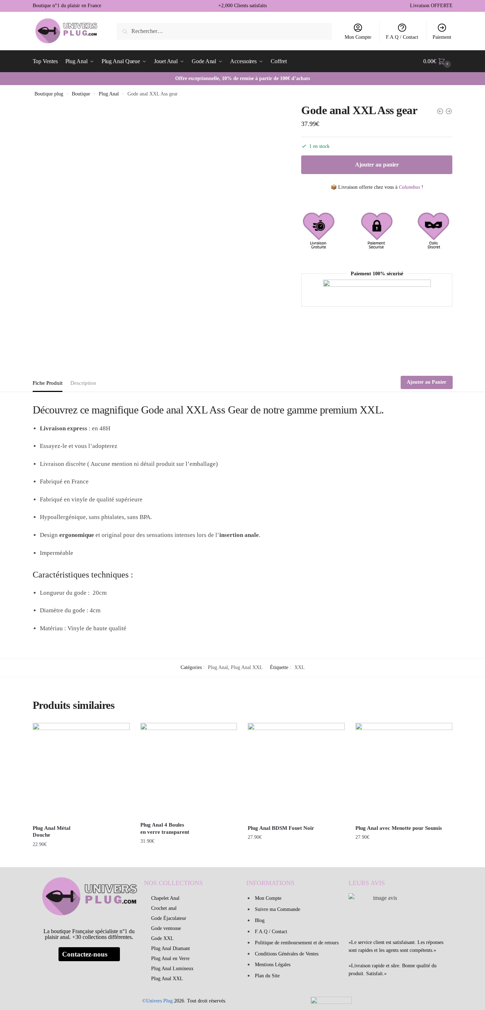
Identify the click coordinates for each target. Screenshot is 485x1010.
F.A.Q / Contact (402, 37)
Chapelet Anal (165, 898)
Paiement (442, 37)
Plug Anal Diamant (170, 948)
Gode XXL (162, 938)
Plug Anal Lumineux (172, 968)
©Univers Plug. (158, 1001)
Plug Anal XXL (247, 667)
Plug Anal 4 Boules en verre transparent (164, 828)
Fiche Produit (47, 383)
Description (83, 383)
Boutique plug (48, 94)
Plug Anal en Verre (170, 958)
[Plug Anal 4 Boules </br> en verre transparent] (188, 770)
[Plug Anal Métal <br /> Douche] (81, 771)
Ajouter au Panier (426, 382)
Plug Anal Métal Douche (51, 831)
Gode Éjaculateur (168, 918)
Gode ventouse (166, 928)
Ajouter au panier (377, 165)
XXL (299, 667)
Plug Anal (109, 94)
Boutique (81, 94)
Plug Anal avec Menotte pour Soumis (398, 828)
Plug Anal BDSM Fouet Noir (281, 828)
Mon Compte (358, 37)
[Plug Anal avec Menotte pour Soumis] (403, 771)
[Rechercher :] (224, 31)
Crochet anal (164, 908)
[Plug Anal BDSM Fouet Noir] (296, 771)
